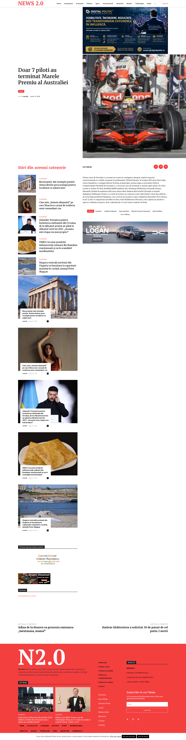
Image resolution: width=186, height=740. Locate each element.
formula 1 (98, 211)
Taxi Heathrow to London (27, 596)
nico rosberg (125, 214)
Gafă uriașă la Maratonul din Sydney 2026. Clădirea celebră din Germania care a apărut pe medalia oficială (35, 719)
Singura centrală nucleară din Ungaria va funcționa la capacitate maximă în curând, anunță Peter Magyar (34, 523)
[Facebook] (156, 167)
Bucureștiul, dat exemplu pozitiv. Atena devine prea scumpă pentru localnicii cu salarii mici (57, 185)
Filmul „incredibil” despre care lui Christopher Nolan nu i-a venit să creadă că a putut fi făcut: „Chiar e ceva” (72, 719)
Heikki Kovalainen (110, 211)
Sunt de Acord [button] (143, 736)
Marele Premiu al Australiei (140, 211)
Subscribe (147, 710)
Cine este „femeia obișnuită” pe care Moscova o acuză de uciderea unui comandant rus (57, 205)
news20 (25, 96)
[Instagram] (133, 719)
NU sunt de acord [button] (129, 736)
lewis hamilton (124, 211)
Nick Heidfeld (157, 211)
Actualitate (43, 178)
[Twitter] (161, 167)
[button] (165, 3)
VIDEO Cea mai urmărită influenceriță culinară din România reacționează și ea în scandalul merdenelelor (35, 471)
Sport (21, 91)
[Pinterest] (166, 167)
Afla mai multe (115, 736)
